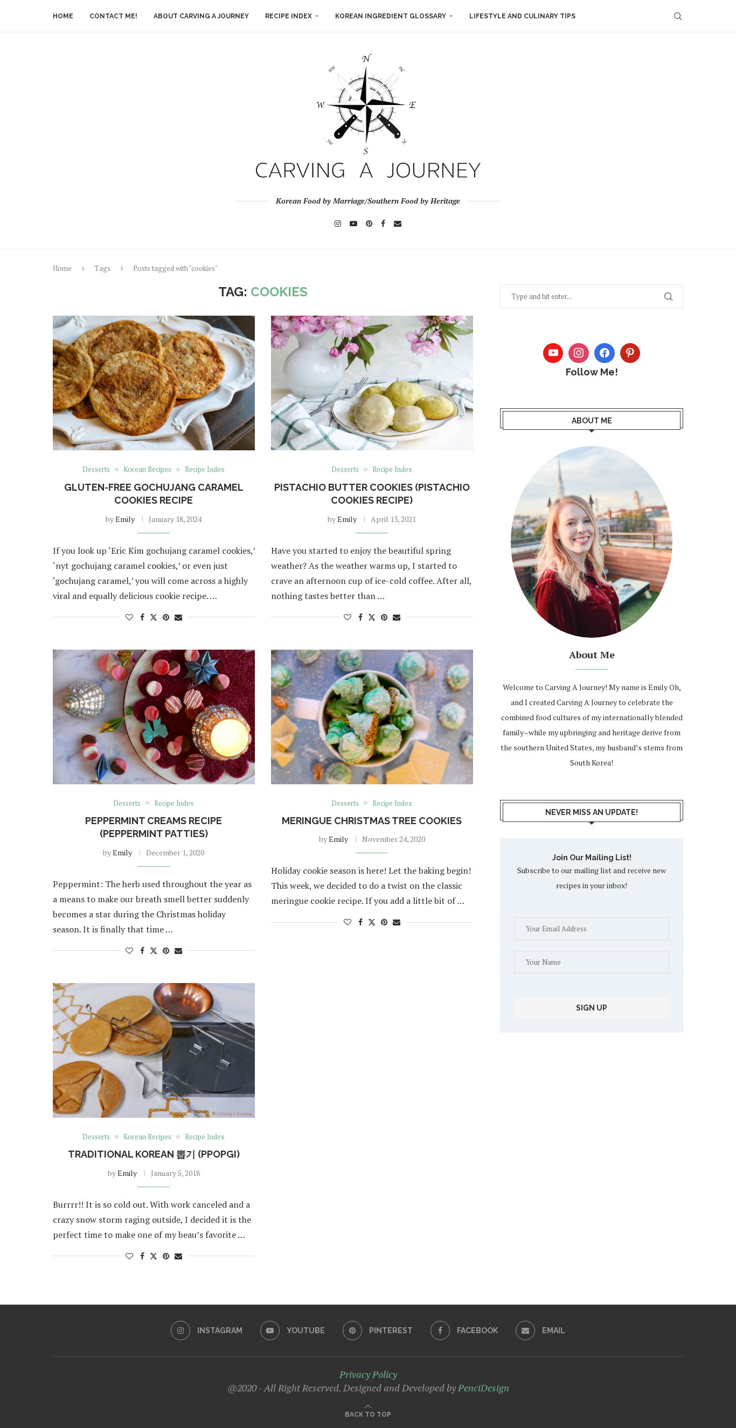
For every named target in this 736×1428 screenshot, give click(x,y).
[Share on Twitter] (153, 617)
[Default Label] (630, 353)
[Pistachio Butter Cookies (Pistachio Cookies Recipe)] (372, 383)
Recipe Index (288, 16)
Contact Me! (113, 16)
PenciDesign (483, 1387)
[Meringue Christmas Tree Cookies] (372, 717)
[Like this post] (129, 617)
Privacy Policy (368, 1374)
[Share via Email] (178, 617)
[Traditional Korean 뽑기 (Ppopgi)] (154, 1050)
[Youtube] (353, 223)
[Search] (677, 16)
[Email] (397, 223)
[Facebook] (383, 223)
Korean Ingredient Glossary (390, 16)
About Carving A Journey (201, 16)
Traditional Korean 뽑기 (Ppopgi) (154, 1154)
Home (63, 16)
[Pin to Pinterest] (166, 617)
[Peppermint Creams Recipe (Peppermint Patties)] (154, 717)
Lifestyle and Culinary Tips (522, 16)
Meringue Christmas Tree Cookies (372, 820)
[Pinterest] (369, 223)
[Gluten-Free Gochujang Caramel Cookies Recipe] (154, 383)
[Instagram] (338, 223)
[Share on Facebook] (142, 617)
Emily (125, 519)
